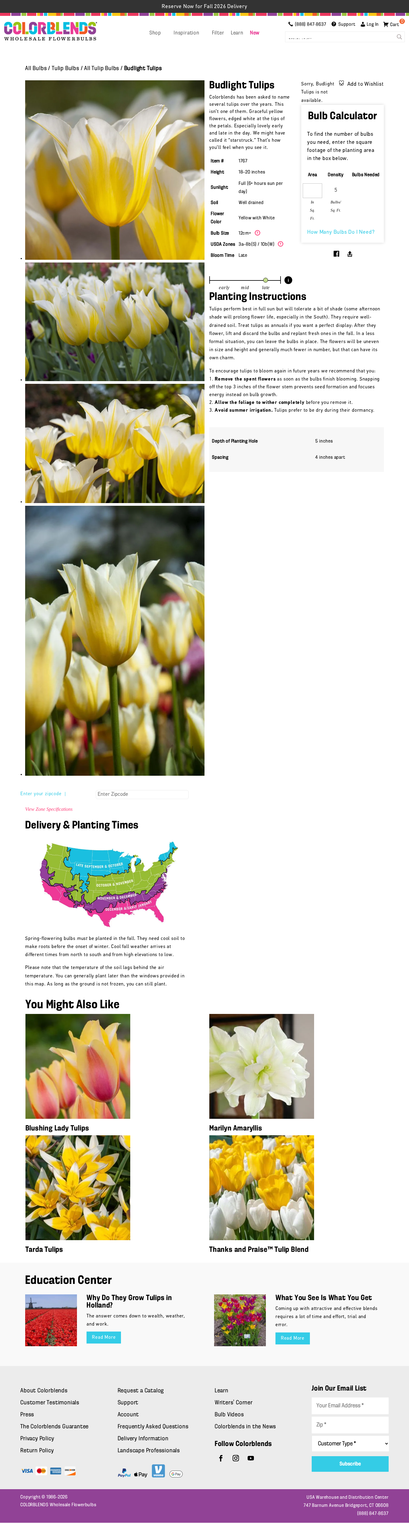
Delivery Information (143, 1439)
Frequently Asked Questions (153, 1427)
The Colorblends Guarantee (54, 1427)
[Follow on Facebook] (221, 1458)
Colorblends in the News (245, 1427)
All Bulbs (36, 69)
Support (128, 1403)
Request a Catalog (141, 1391)
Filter (218, 33)
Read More (104, 1337)
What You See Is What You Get (323, 1298)
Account (128, 1415)
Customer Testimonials (49, 1403)
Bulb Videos (229, 1415)
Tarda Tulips (44, 1250)
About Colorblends (44, 1391)
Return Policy (37, 1451)
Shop (155, 33)
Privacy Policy (37, 1439)
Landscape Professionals (149, 1451)
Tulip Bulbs (65, 69)
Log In (373, 24)
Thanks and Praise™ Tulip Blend (259, 1250)
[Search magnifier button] (399, 37)
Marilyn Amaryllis (235, 1128)
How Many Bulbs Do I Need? (341, 232)
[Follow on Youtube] (251, 1458)
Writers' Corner (234, 1403)
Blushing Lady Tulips (57, 1128)
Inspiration (186, 33)
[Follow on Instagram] (236, 1458)
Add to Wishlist (365, 84)
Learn (237, 33)
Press (27, 1415)
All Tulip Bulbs (101, 69)
